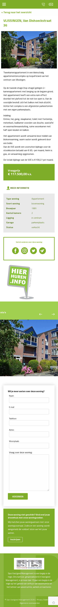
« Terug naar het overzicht (16, 12)
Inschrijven (15, 539)
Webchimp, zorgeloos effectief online (54, 602)
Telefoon (12, 418)
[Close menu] (4, 4)
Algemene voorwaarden (30, 603)
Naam (11, 395)
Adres (11, 429)
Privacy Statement (44, 599)
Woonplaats (14, 441)
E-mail (11, 407)
